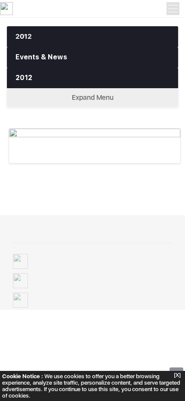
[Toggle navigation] (173, 8)
